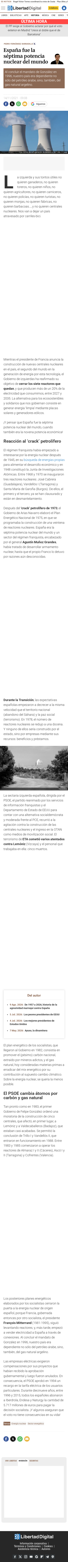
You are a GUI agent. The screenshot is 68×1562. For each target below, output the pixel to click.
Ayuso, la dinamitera (28, 1030)
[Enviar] (18, 103)
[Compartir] (5, 103)
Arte (26, 15)
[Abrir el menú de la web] (4, 8)
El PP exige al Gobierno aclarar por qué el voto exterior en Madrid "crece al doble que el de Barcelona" (34, 30)
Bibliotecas (15, 15)
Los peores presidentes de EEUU (34, 1014)
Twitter (20, 1557)
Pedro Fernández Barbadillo (18, 44)
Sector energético (36, 1423)
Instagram (26, 1557)
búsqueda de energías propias (44, 460)
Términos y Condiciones (27, 1546)
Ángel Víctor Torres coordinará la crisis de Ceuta (34, 2)
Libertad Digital (34, 1536)
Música (45, 15)
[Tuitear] (12, 103)
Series (61, 15)
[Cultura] (24, 8)
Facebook (15, 1557)
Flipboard (42, 1557)
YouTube (31, 1557)
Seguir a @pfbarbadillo (34, 44)
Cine (53, 15)
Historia (35, 15)
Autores (45, 1549)
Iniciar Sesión (64, 8)
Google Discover (36, 1557)
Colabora (53, 8)
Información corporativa (33, 1543)
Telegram (47, 1557)
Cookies (48, 1546)
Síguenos (40, 104)
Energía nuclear (19, 1423)
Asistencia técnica (28, 1549)
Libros (4, 15)
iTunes (53, 1557)
